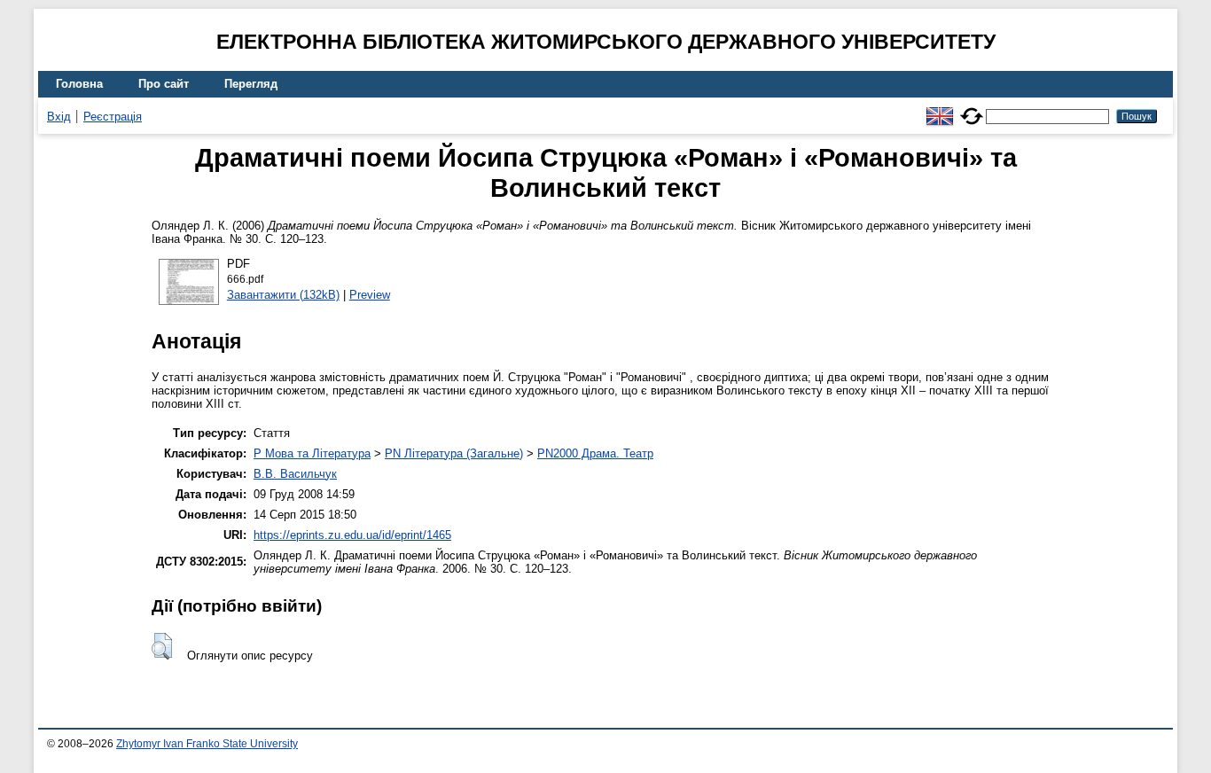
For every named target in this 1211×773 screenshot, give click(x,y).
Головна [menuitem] (79, 83)
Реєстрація (112, 116)
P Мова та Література (312, 453)
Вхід (59, 116)
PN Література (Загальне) (454, 453)
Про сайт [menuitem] (163, 83)
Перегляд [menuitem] (250, 83)
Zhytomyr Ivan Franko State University (207, 743)
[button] (162, 646)
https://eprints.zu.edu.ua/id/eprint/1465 (352, 535)
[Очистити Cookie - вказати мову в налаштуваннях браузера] (971, 108)
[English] (940, 108)
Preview (369, 294)
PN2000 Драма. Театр (595, 453)
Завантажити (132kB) (283, 294)
